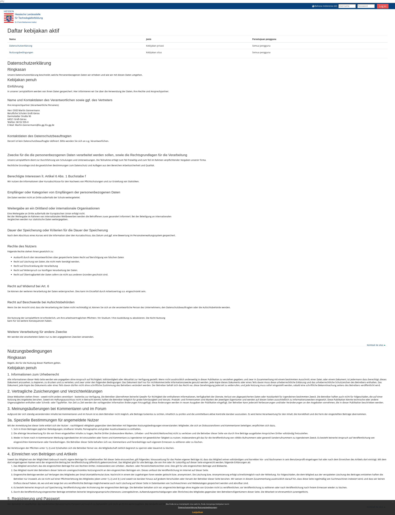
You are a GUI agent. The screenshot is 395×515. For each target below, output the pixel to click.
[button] (324, 6)
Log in (382, 6)
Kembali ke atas (375, 345)
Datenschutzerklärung (20, 45)
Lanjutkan (197, 512)
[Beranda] (23, 16)
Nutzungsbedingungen (21, 52)
